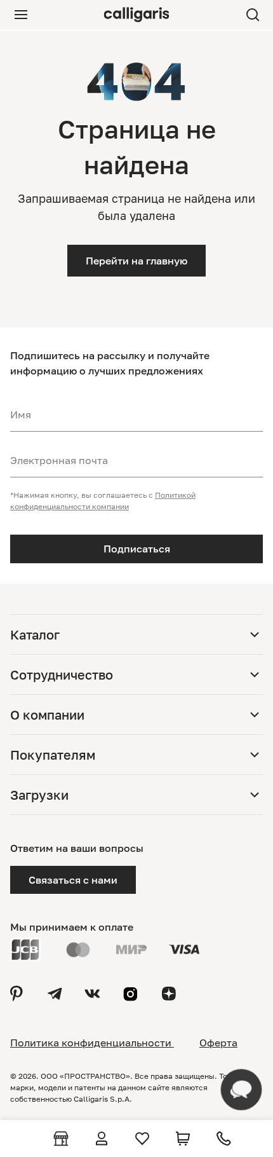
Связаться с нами (73, 879)
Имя (20, 414)
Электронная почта (59, 460)
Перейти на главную (136, 260)
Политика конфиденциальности (92, 1042)
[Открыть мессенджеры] (241, 1089)
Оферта (218, 1042)
